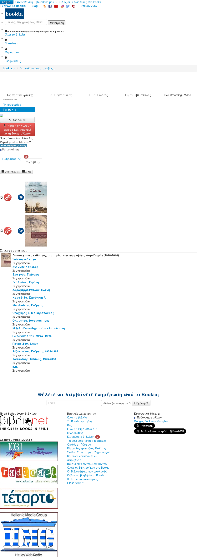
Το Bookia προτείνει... (81, 421)
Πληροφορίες (12, 104)
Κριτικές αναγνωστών (82, 456)
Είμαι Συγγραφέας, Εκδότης (86, 448)
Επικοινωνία (89, 6)
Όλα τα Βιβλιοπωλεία (82, 429)
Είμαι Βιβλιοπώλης (138, 95)
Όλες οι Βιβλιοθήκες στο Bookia (80, 2)
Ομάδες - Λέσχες (79, 444)
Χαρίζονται (75, 460)
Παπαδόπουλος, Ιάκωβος (36, 68)
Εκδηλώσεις (75, 433)
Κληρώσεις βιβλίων (80, 436)
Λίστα (28, 171)
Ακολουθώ (19, 120)
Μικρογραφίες (12, 171)
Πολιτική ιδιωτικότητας (82, 479)
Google (138, 421)
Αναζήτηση (56, 23)
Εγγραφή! (141, 403)
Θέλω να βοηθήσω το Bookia (85, 475)
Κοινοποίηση (10, 149)
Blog (70, 425)
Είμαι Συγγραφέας (59, 95)
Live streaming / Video (177, 95)
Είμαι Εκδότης (98, 95)
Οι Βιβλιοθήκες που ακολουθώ (87, 471)
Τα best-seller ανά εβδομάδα (86, 440)
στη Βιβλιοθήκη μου (34, 2)
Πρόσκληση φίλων (149, 417)
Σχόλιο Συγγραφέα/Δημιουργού (88, 452)
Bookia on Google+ (156, 421)
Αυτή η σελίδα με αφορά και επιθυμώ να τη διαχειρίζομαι (17, 129)
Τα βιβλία (10, 109)
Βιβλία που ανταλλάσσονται (87, 464)
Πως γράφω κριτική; (19, 95)
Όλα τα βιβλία (77, 417)
